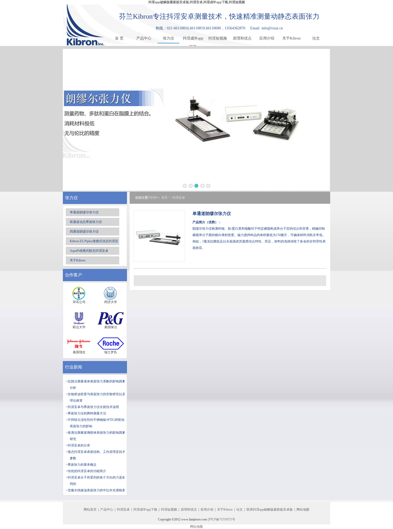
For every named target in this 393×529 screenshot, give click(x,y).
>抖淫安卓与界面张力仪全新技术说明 (92, 407)
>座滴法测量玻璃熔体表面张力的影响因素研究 (95, 436)
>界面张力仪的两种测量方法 (86, 413)
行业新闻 (73, 367)
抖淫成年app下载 (193, 39)
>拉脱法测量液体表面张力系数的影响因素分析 (95, 384)
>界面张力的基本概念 (81, 465)
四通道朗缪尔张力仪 (84, 231)
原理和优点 (242, 38)
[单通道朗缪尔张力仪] (159, 260)
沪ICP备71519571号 (221, 519)
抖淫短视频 (217, 38)
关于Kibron (291, 38)
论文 (316, 38)
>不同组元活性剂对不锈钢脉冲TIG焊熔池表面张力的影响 (95, 423)
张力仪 (168, 38)
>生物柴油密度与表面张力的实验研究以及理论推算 (95, 397)
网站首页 (90, 509)
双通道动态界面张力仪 (86, 222)
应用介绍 (266, 38)
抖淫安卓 (178, 197)
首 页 (119, 38)
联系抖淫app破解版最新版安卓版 (269, 509)
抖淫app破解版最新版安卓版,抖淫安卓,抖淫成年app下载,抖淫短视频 (196, 2)
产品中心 (143, 38)
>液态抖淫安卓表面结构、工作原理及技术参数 (95, 455)
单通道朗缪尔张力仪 (84, 212)
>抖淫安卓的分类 (78, 445)
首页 (164, 197)
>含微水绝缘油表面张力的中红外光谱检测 (95, 490)
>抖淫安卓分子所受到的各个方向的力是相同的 (95, 481)
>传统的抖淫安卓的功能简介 (86, 471)
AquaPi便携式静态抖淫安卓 (89, 251)
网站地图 (302, 509)
